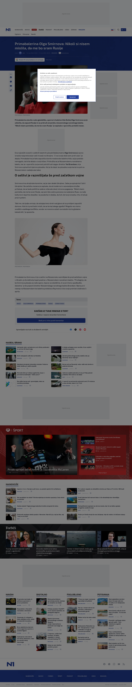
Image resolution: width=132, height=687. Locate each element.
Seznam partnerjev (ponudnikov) (48, 91)
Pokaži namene (59, 97)
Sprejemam (73, 97)
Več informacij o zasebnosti (65, 81)
